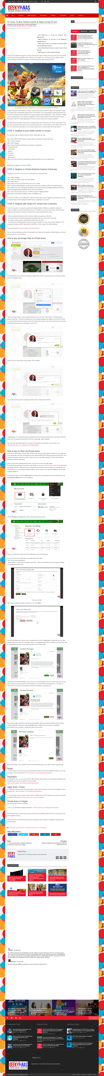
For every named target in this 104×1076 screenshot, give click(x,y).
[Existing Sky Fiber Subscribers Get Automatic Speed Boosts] (17, 1015)
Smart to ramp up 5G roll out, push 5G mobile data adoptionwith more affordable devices (86, 68)
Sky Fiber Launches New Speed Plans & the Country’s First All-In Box (22, 1045)
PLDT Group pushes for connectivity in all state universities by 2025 (84, 52)
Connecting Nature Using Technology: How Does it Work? (36, 893)
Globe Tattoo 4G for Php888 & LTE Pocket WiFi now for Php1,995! (87, 91)
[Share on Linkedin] (45, 834)
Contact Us (19, 1)
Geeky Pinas (10, 1074)
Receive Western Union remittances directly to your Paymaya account (17, 893)
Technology (43, 827)
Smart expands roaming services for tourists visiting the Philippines (86, 175)
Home (9, 1)
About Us (14, 1)
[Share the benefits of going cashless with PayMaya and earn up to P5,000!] (87, 1015)
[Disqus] (37, 924)
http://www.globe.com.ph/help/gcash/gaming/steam (39, 772)
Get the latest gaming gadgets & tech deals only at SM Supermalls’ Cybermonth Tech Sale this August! (36, 877)
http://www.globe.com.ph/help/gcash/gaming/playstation (24, 783)
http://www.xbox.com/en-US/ (51, 465)
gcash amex (34, 827)
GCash (10, 827)
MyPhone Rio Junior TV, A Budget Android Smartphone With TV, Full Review (87, 128)
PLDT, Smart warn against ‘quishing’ (82, 1036)
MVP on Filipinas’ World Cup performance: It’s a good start (86, 186)
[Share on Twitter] (23, 834)
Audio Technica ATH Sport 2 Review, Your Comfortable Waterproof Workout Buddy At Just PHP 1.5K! (86, 103)
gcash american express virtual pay (21, 827)
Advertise (25, 1)
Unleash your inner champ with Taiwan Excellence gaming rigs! (16, 878)
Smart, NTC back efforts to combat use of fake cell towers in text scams (87, 44)
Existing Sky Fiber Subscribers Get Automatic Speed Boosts (57, 894)
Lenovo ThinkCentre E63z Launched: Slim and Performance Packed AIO (86, 140)
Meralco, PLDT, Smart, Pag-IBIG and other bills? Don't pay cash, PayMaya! (22, 1037)
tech (38, 827)
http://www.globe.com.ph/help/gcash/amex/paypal (46, 807)
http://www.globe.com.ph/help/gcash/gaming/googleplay (24, 445)
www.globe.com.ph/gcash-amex (22, 173)
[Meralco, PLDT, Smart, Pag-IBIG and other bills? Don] (40, 1015)
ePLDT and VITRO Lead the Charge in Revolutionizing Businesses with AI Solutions (85, 37)
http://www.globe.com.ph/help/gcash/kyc (29, 228)
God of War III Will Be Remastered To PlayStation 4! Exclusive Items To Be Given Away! (87, 163)
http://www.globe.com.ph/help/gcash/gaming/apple (29, 791)
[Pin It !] (56, 834)
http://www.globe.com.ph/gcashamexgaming (32, 797)
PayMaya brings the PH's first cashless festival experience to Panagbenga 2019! (83, 1030)
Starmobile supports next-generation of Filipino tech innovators (56, 878)
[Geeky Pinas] (18, 8)
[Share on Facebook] (12, 834)
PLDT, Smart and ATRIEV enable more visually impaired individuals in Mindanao (87, 151)
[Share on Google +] (34, 834)
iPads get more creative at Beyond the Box (49, 52)
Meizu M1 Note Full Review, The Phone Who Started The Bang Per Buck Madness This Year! (87, 116)
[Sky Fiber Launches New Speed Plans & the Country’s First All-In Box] (63, 1015)
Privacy (35, 1)
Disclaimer (30, 1)
